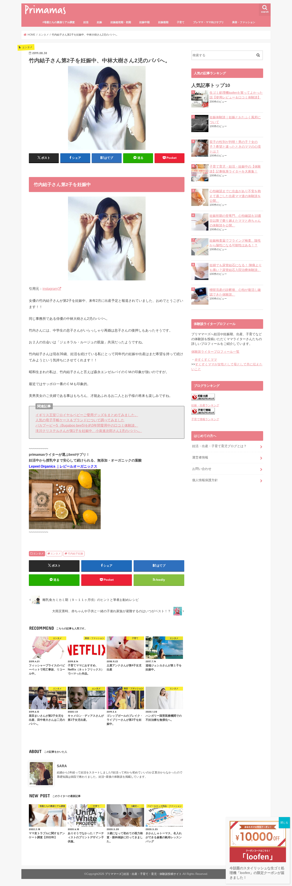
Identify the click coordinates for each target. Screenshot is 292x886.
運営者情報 (200, 457)
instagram (50, 288)
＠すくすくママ (206, 359)
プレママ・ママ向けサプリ (208, 22)
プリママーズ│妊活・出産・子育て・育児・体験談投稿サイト (143, 874)
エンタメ (38, 553)
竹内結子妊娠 (75, 553)
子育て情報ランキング (205, 419)
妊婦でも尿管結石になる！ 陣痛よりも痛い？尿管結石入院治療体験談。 (235, 268)
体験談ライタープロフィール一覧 (215, 351)
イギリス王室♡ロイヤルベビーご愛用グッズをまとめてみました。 (86, 415)
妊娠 (99, 22)
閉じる (284, 822)
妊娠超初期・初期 (121, 22)
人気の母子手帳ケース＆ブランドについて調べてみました (79, 420)
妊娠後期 (163, 22)
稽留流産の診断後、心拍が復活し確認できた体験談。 (235, 292)
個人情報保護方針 (205, 480)
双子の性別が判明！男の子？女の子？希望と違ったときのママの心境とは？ (235, 146)
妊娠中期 (144, 22)
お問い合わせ (201, 469)
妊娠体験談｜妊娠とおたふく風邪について (235, 120)
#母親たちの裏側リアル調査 (59, 22)
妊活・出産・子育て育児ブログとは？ (219, 446)
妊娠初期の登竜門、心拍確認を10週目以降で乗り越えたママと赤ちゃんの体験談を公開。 (235, 220)
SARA (62, 766)
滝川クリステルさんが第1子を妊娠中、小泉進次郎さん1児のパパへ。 (88, 431)
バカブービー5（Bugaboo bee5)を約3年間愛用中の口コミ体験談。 (86, 425)
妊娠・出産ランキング (205, 405)
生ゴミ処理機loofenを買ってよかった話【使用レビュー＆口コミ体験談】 (236, 95)
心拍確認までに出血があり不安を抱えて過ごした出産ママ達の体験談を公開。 (235, 195)
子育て (180, 22)
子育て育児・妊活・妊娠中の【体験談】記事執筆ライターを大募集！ (235, 169)
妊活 (85, 22)
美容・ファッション (243, 22)
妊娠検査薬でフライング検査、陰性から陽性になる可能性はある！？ (235, 243)
